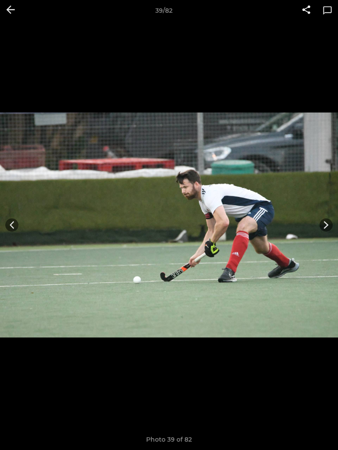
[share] (306, 10)
